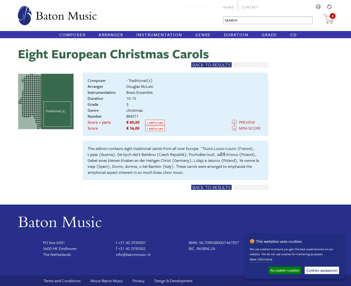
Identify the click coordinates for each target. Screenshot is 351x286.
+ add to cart (155, 122)
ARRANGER (111, 35)
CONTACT (250, 7)
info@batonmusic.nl (133, 254)
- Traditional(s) (139, 80)
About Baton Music (106, 281)
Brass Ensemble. (140, 92)
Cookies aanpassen (321, 270)
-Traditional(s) (55, 108)
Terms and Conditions (62, 281)
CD (293, 35)
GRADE (269, 35)
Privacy (139, 281)
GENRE (203, 35)
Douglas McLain (139, 86)
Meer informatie (261, 259)
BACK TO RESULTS (211, 64)
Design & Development (173, 281)
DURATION (236, 35)
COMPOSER (72, 35)
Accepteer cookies (284, 270)
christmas (134, 110)
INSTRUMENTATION (159, 35)
